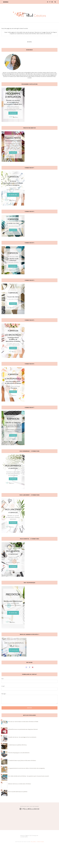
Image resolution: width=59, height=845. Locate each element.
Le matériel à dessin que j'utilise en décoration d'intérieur (22, 760)
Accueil (29, 41)
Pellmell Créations (37, 841)
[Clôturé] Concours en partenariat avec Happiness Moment (23, 729)
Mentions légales (24, 835)
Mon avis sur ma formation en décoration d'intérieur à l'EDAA (23, 721)
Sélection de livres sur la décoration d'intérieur (19, 783)
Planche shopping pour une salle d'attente (18, 752)
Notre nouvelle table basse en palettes (17, 791)
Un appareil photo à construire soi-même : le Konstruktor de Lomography (26, 768)
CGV (31, 835)
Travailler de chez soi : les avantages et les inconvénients (22, 737)
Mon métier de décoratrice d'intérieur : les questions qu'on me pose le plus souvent (28, 776)
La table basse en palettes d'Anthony (17, 745)
